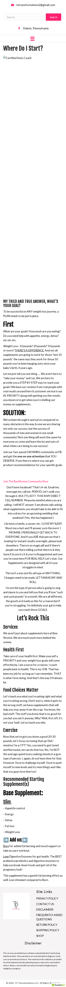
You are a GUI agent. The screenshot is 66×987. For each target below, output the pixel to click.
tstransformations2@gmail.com (35, 5)
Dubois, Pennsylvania (36, 28)
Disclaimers (44, 909)
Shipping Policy (47, 930)
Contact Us (45, 904)
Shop (40, 935)
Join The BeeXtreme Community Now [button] (25, 481)
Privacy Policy (47, 898)
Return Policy (46, 924)
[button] (53, 17)
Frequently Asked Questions (49, 917)
